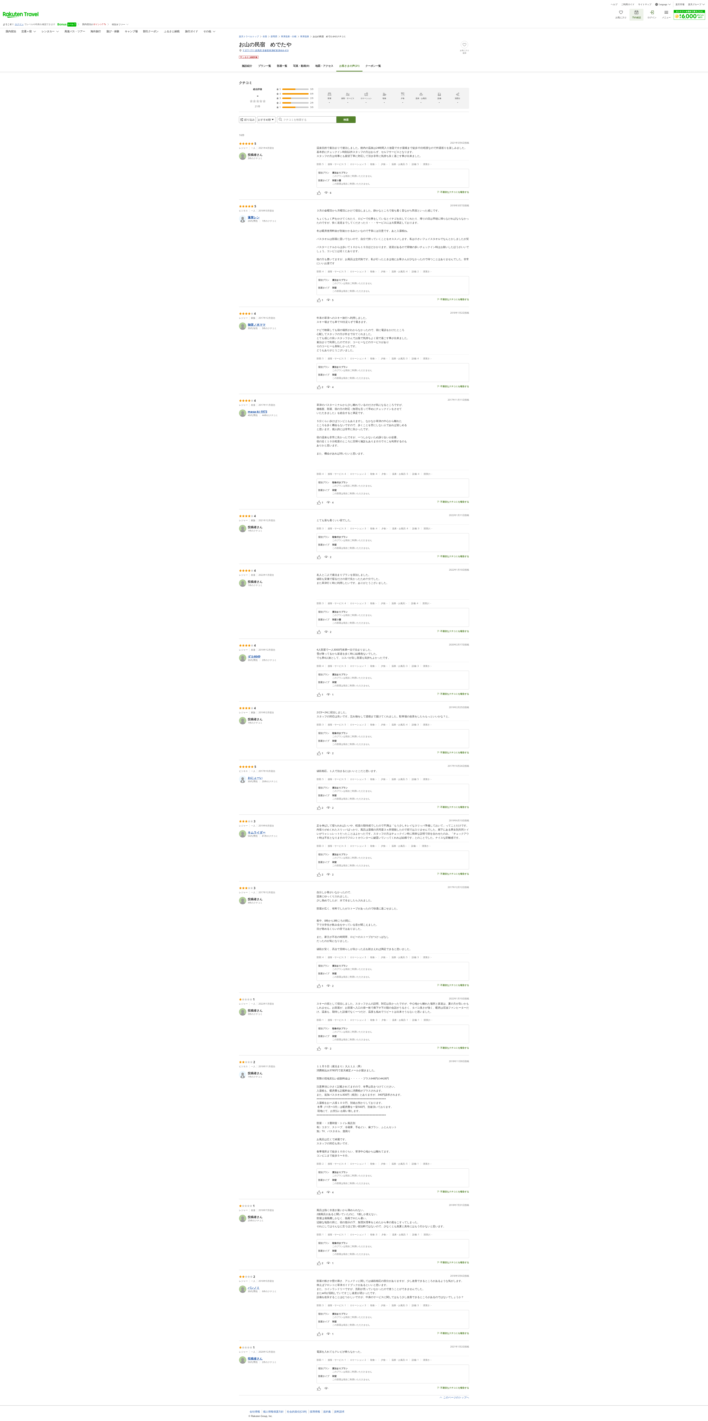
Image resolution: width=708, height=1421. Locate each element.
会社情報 (255, 1411)
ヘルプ (614, 4)
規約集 (327, 1411)
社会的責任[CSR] (297, 1411)
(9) (301, 65)
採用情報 (315, 1411)
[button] (276, 156)
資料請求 (339, 1411)
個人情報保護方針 (273, 1411)
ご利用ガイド (627, 4)
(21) (349, 65)
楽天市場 (680, 4)
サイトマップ (644, 4)
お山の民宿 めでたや (265, 44)
